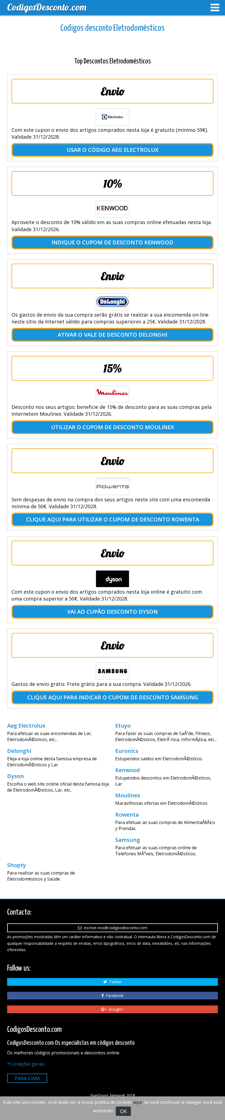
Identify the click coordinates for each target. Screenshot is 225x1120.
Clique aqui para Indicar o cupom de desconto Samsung (112, 697)
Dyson (15, 776)
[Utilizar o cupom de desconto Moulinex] (112, 394)
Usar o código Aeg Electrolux (112, 149)
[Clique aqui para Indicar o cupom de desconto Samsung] (112, 671)
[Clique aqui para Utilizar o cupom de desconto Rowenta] (112, 486)
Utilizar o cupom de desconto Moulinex (112, 427)
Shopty (16, 865)
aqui (137, 1102)
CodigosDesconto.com (46, 7)
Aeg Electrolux (26, 725)
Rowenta (127, 814)
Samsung (127, 840)
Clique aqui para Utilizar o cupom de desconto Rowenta (112, 519)
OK (123, 1111)
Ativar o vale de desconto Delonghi (112, 334)
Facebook (113, 995)
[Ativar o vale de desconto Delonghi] (112, 301)
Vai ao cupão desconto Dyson (112, 611)
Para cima (27, 1078)
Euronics (126, 751)
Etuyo (123, 725)
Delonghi (19, 751)
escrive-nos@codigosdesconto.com (114, 927)
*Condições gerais (26, 1064)
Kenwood (127, 770)
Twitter (114, 981)
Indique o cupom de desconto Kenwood (112, 242)
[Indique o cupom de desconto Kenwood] (112, 209)
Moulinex (127, 795)
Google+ (115, 1009)
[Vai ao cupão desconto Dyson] (112, 578)
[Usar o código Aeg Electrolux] (112, 116)
